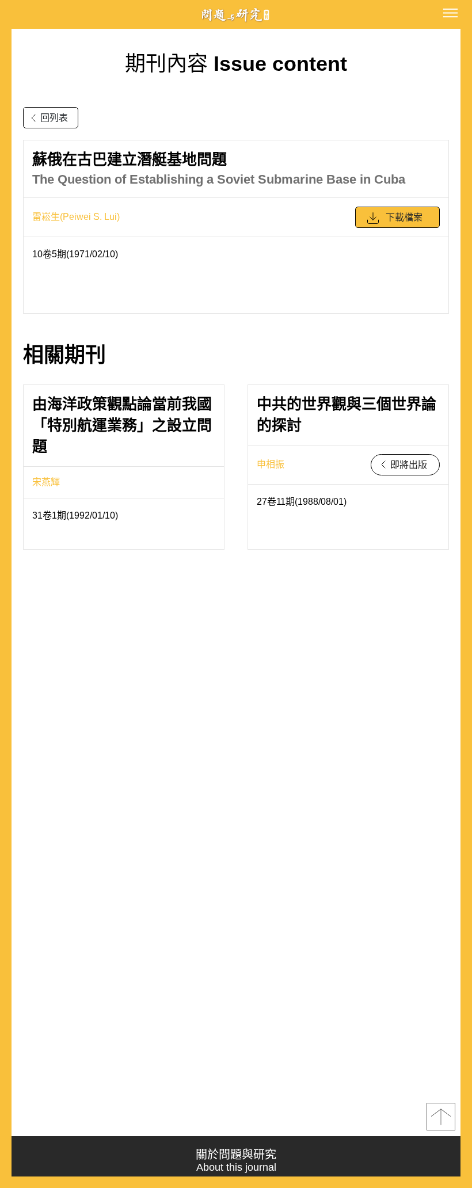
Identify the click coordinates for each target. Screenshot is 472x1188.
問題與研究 (236, 15)
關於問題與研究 (236, 1160)
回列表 (54, 118)
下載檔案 (404, 217)
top (441, 1116)
